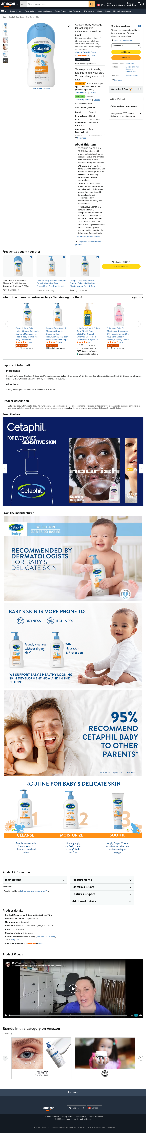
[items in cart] (141, 4)
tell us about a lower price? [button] (33, 891)
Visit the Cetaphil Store (85, 52)
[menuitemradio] (136, 1015)
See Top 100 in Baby (46, 937)
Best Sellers (30, 11)
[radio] (5, 26)
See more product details (88, 236)
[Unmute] (140, 1015)
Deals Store (60, 11)
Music (99, 11)
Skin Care (30, 17)
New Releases (74, 11)
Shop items (81, 92)
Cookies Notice (80, 1117)
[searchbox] (58, 4)
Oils (37, 17)
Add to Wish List (117, 99)
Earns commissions (30, 963)
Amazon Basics (45, 11)
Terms (93, 92)
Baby (5, 17)
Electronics (89, 11)
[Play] (5, 1015)
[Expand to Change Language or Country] (104, 5)
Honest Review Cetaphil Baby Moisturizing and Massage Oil (39, 965)
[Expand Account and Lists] (124, 5)
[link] (51, 266)
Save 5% (80, 97)
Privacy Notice (67, 1117)
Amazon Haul (16, 11)
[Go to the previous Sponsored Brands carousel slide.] (5, 1058)
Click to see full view (41, 88)
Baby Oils (15, 939)
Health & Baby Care (16, 17)
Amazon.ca (129, 64)
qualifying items (83, 99)
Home (107, 11)
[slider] (68, 1015)
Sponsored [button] (6, 1034)
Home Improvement (122, 11)
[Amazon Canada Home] (48, 1109)
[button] (4, 11)
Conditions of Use (52, 1117)
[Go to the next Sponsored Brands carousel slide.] (141, 1058)
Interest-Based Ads (96, 1117)
